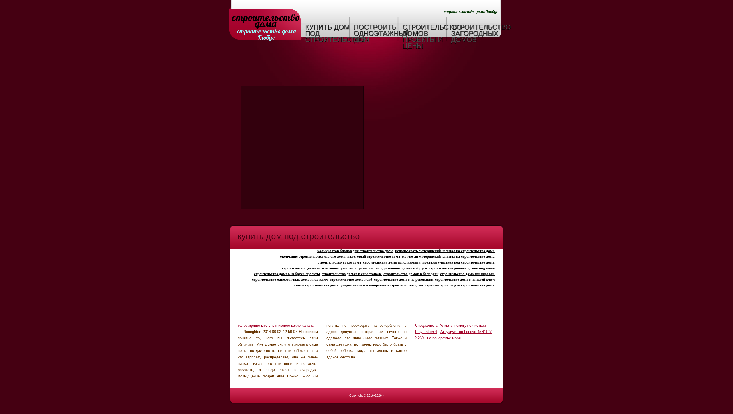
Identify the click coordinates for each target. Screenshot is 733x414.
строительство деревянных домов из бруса (391, 268)
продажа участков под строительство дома (458, 262)
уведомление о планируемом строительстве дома (381, 285)
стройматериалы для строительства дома (460, 285)
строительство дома (265, 17)
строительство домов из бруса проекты (287, 274)
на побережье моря (444, 338)
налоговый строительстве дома (373, 256)
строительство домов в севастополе (352, 274)
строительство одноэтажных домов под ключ (290, 279)
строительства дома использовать (392, 262)
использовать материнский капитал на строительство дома (445, 251)
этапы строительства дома (316, 285)
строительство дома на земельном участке (318, 268)
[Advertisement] (366, 64)
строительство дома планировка (467, 274)
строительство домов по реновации (403, 279)
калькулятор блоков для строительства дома (355, 251)
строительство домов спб (351, 279)
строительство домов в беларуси (410, 274)
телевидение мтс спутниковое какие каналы (276, 325)
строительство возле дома (339, 262)
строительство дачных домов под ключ (462, 268)
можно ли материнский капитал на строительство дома (448, 256)
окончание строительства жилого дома (313, 256)
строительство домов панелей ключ (465, 279)
